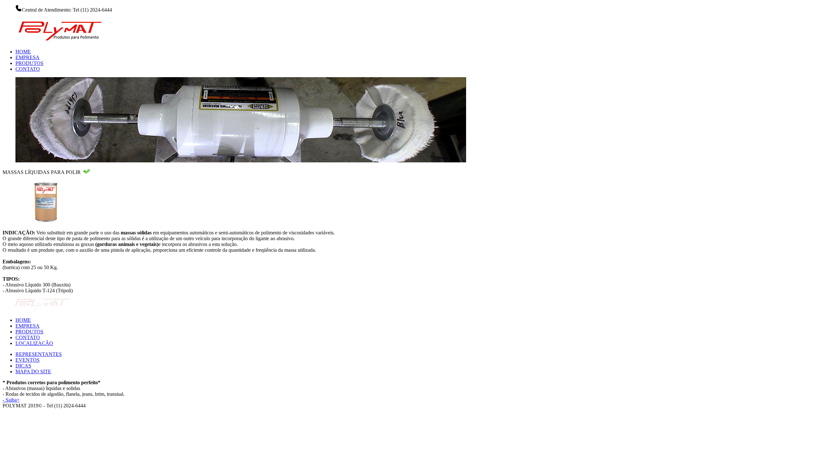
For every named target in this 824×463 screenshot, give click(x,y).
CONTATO (27, 69)
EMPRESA (27, 57)
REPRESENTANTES (38, 354)
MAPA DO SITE (33, 371)
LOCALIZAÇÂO (34, 343)
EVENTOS (27, 360)
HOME (23, 51)
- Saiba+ (11, 400)
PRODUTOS (29, 63)
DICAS (23, 365)
